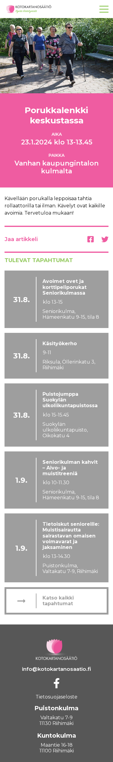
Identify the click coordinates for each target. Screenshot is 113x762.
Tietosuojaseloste (56, 697)
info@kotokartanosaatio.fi (56, 669)
